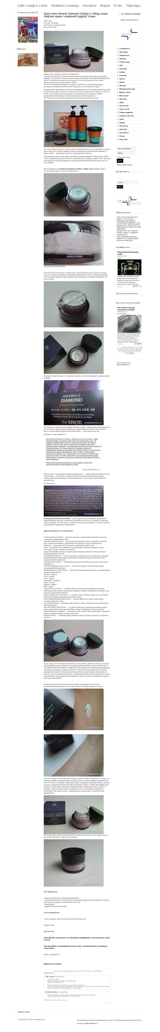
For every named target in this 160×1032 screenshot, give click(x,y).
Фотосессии (123, 126)
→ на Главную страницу (130, 14)
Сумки (121, 119)
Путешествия (124, 106)
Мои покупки (124, 96)
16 (140, 349)
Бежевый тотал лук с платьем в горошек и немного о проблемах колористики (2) (127, 232)
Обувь (121, 102)
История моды (124, 62)
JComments (108, 1002)
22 (136, 351)
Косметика (54, 23)
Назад (120, 347)
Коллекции (123, 69)
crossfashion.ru (124, 48)
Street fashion (124, 133)
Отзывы (122, 136)
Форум (105, 5)
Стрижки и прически (126, 116)
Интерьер (122, 59)
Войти (120, 161)
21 (133, 351)
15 (137, 349)
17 (119, 351)
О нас (118, 5)
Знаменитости (124, 55)
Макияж (122, 82)
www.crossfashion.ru (130, 20)
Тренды (122, 122)
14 (134, 349)
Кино (121, 65)
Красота (122, 79)
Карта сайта (123, 139)
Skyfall (119, 258)
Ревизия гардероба (126, 112)
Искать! (119, 187)
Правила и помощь (65, 5)
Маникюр (122, 85)
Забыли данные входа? (124, 165)
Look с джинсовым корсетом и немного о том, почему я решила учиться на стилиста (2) (127, 238)
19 (126, 351)
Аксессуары (123, 52)
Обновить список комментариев (56, 1000)
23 (139, 351)
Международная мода (127, 89)
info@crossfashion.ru (91, 1023)
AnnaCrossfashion (122, 313)
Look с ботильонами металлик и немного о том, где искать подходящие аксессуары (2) (127, 219)
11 (124, 349)
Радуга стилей (124, 109)
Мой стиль (123, 99)
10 (121, 349)
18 (123, 351)
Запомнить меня (124, 157)
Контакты (89, 5)
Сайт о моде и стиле (32, 5)
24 (126, 353)
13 (130, 349)
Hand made (123, 129)
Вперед (131, 353)
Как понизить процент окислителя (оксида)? (126, 309)
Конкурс (122, 72)
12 (127, 349)
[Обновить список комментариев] (54, 973)
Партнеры (133, 5)
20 (129, 351)
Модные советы (125, 92)
